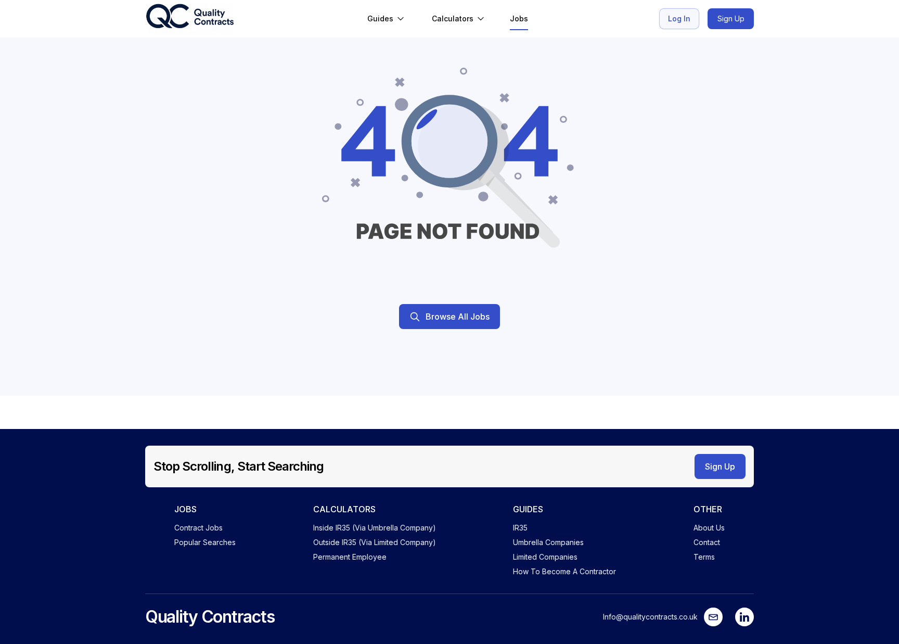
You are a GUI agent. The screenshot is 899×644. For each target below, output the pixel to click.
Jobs (519, 18)
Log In (679, 18)
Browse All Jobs (458, 316)
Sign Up (730, 18)
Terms (704, 556)
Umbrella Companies (548, 542)
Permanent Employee (350, 556)
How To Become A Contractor (564, 571)
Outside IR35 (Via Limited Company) (374, 542)
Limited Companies (545, 556)
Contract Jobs (198, 527)
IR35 (520, 527)
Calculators (452, 18)
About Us (709, 527)
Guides (380, 18)
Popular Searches (205, 542)
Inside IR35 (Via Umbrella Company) (374, 527)
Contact (706, 542)
